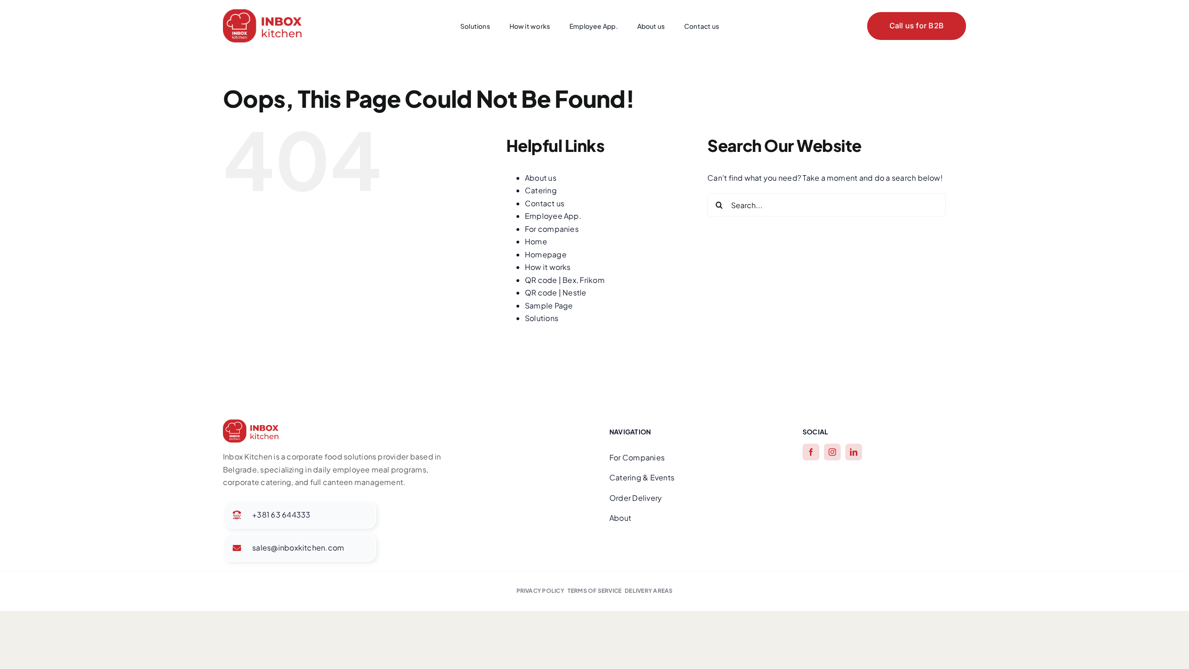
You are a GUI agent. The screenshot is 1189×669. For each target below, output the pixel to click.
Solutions (541, 318)
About (620, 518)
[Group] (262, 13)
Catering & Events (641, 477)
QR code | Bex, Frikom (565, 280)
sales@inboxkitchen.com (298, 547)
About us (540, 178)
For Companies (637, 457)
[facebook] (811, 452)
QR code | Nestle (556, 292)
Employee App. (553, 216)
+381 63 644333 (281, 514)
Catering (541, 190)
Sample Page (549, 305)
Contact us (544, 203)
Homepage (546, 254)
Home (536, 241)
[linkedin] (853, 452)
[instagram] (832, 452)
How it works (548, 267)
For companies (552, 229)
